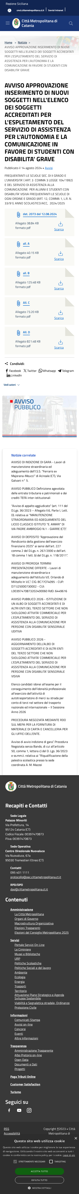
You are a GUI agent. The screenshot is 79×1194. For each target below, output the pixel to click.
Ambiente (21, 972)
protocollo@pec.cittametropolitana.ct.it (35, 877)
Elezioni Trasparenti (27, 928)
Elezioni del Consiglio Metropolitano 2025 (42, 932)
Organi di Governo (26, 918)
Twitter (32, 370)
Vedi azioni (10, 385)
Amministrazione (21, 909)
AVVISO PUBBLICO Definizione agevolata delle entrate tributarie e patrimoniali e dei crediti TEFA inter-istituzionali (39, 493)
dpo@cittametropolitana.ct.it (29, 889)
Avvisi (49, 168)
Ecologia (20, 977)
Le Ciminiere (23, 949)
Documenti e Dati (26, 1064)
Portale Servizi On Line (29, 944)
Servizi (14, 940)
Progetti (20, 1069)
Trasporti (20, 986)
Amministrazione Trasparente (34, 1050)
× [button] (75, 1138)
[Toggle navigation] (7, 23)
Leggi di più (69, 1155)
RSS (6, 1128)
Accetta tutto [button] (39, 1171)
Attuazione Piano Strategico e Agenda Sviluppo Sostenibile (39, 996)
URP (17, 958)
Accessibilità (12, 1133)
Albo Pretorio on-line (28, 1055)
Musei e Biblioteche (27, 954)
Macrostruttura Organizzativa (34, 923)
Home (8, 42)
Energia (20, 981)
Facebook (15, 370)
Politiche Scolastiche (28, 963)
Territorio (21, 991)
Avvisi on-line (24, 1024)
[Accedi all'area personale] (9, 10)
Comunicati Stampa (27, 1020)
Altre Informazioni (26, 1038)
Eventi (19, 1033)
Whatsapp (49, 370)
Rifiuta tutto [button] (39, 1180)
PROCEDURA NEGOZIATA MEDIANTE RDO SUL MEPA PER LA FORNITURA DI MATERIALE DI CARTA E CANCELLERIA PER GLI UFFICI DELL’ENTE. (39, 727)
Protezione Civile (25, 1007)
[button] (32, 1161)
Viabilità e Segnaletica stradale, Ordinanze (42, 1003)
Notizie (22, 42)
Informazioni (18, 1015)
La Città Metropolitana (29, 914)
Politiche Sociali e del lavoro (33, 968)
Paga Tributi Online (22, 1076)
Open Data (21, 1059)
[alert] (39, 1164)
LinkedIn (16, 375)
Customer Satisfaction (25, 1084)
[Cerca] (71, 23)
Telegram (68, 370)
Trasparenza (18, 1046)
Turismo (15, 1092)
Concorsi (20, 1029)
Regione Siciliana (17, 3)
